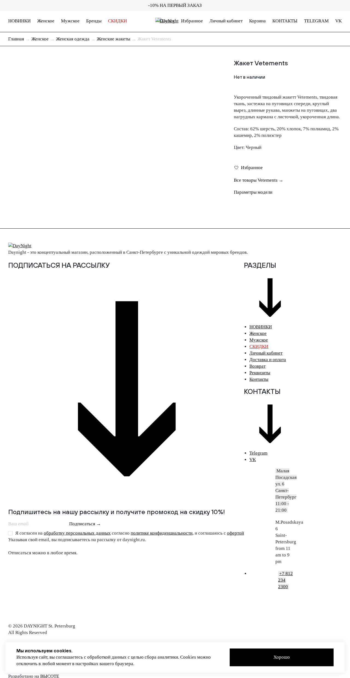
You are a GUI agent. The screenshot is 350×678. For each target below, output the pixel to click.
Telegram (258, 453)
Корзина (257, 20)
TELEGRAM (316, 20)
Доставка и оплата (267, 359)
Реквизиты (259, 372)
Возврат (257, 366)
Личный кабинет (226, 20)
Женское (45, 20)
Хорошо (281, 657)
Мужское (70, 20)
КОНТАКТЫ (285, 20)
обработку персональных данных (77, 533)
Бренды (93, 20)
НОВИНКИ (19, 20)
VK (338, 20)
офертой (235, 533)
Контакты (258, 379)
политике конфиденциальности (161, 533)
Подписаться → (85, 523)
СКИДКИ (117, 20)
